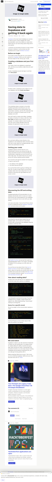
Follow (44, 8)
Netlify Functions (25, 50)
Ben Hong (30, 271)
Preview (17, 415)
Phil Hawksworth (14, 19)
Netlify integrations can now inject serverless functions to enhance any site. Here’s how (43, 34)
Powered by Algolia (34, 1)
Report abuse (24, 418)
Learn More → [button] (11, 463)
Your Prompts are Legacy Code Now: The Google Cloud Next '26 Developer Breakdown (20, 385)
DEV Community (10, 471)
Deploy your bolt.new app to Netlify (43, 26)
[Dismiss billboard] (50, 473)
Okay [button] (3, 480)
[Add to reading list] (2, 42)
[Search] (5, 1)
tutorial (22, 35)
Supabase (10, 39)
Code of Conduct (18, 418)
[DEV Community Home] (2, 1)
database (16, 35)
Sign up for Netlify (44, 18)
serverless (11, 35)
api (19, 35)
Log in (41, 1)
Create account (47, 1)
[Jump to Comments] (2, 38)
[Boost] (2, 46)
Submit (12, 415)
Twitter (21, 357)
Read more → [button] (11, 401)
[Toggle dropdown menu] (33, 361)
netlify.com (18, 21)
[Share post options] (2, 49)
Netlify (20, 19)
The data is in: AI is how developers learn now (44, 57)
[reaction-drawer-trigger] (2, 34)
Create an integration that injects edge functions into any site (44, 41)
